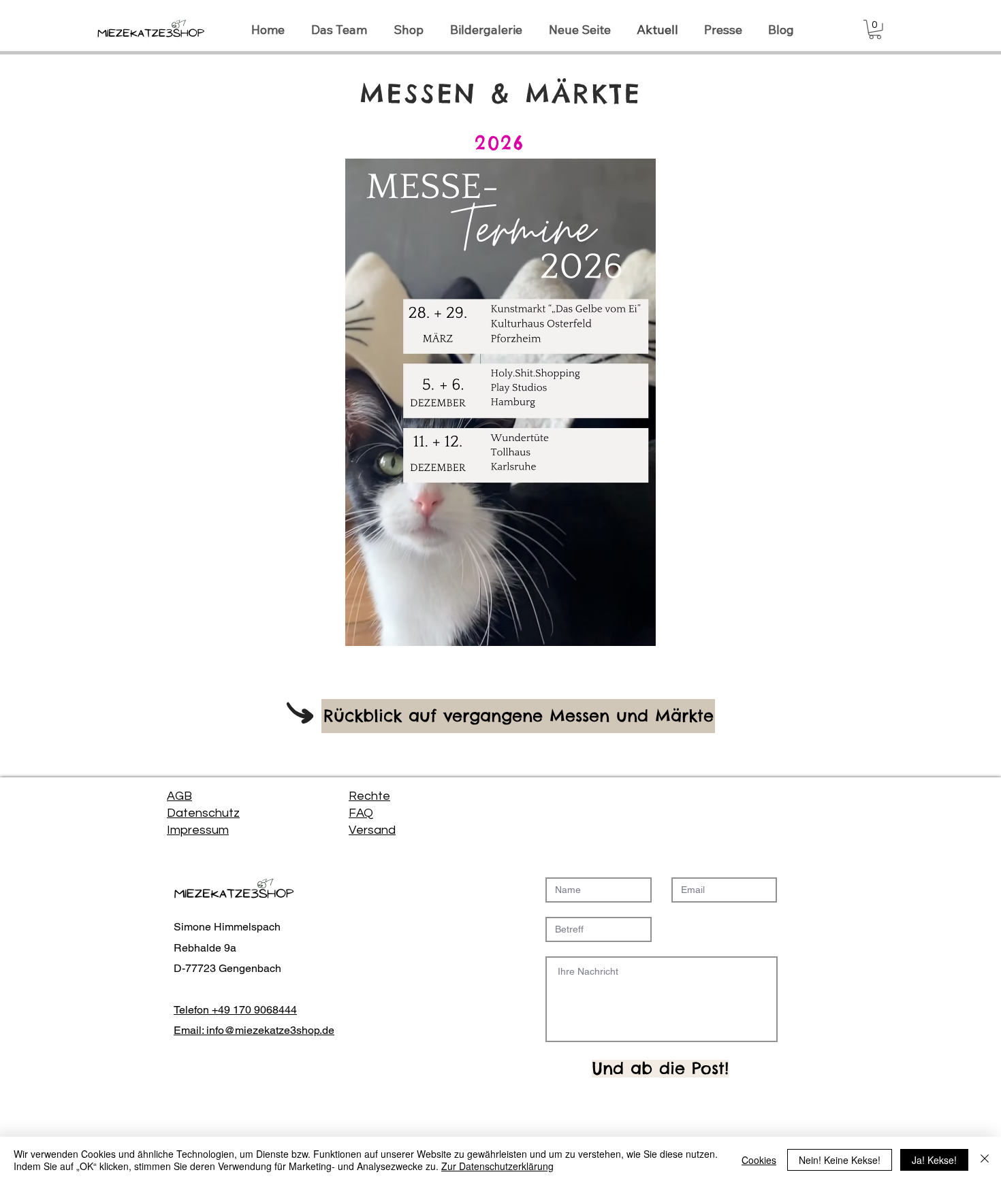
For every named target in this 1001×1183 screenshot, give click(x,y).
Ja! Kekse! (934, 1160)
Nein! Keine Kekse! (839, 1160)
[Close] (984, 1160)
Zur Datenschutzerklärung (497, 1166)
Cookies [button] (759, 1160)
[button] (875, 29)
